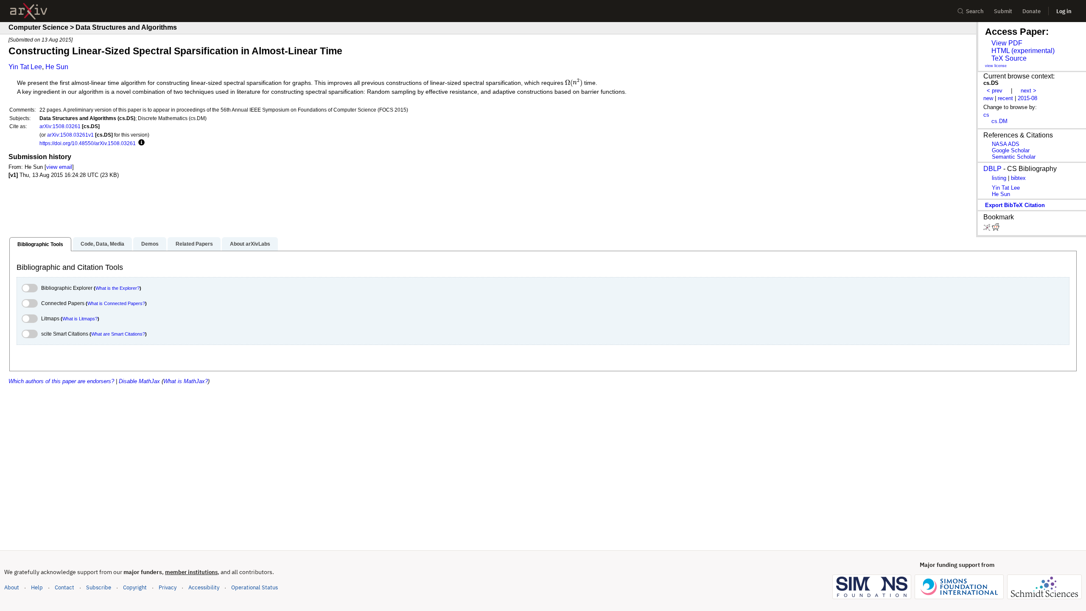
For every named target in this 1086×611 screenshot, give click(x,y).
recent (1005, 98)
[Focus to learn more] (140, 143)
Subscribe (98, 587)
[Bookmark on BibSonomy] (987, 229)
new (988, 98)
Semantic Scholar (1014, 157)
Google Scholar (1011, 150)
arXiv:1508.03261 (60, 126)
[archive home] (28, 11)
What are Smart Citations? (118, 333)
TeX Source (1009, 58)
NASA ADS (1005, 144)
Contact (64, 587)
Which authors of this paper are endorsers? (61, 381)
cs (986, 115)
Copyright (135, 587)
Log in (1064, 11)
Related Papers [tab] (194, 244)
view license (996, 66)
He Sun (56, 66)
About (11, 587)
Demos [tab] (150, 244)
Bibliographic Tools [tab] (40, 244)
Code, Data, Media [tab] (102, 244)
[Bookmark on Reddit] (995, 229)
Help (37, 587)
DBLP (992, 168)
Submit (1003, 11)
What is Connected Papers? (116, 303)
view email (59, 167)
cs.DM (999, 121)
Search (975, 11)
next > (1028, 90)
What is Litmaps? (80, 318)
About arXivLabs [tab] (250, 244)
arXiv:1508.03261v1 (70, 134)
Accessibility (203, 587)
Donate (1031, 11)
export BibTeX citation (1015, 205)
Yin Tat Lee (25, 66)
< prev (994, 90)
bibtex (1018, 178)
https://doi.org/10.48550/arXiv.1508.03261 (87, 143)
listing (999, 178)
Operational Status (254, 587)
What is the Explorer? (117, 288)
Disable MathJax (139, 381)
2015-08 (1027, 98)
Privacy (167, 587)
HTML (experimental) (1023, 50)
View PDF (1006, 43)
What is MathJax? (185, 381)
